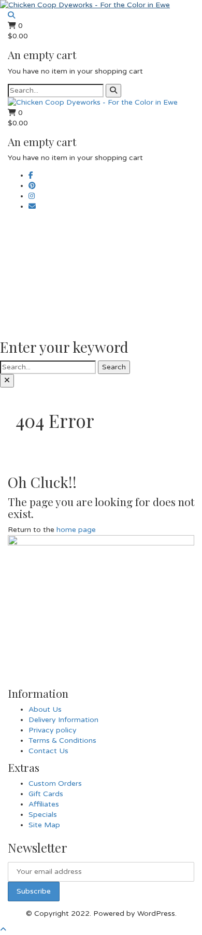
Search (114, 367)
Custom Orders (55, 783)
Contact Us (48, 750)
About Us (45, 709)
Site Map (44, 825)
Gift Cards (45, 793)
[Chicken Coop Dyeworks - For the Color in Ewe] (85, 5)
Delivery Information (63, 719)
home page (76, 529)
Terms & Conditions (62, 740)
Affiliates (43, 804)
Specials (42, 814)
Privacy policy (52, 730)
